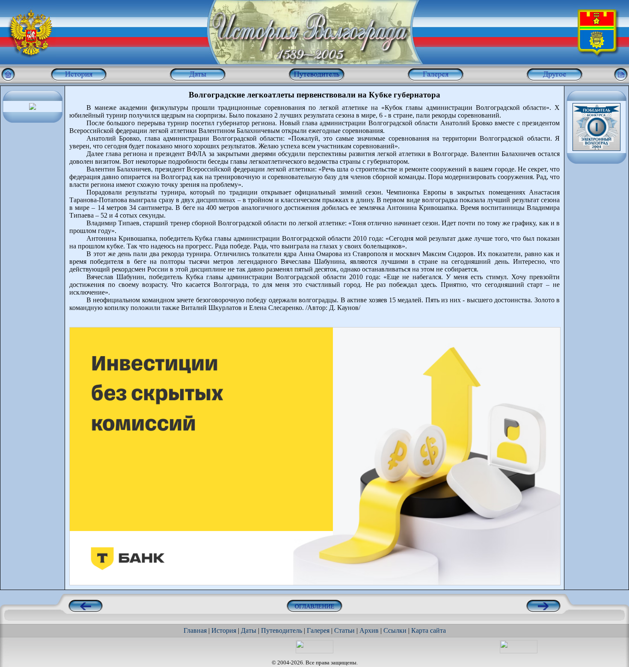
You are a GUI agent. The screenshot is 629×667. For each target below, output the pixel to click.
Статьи (344, 630)
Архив (369, 630)
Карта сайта (428, 630)
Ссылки (394, 630)
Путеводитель (281, 630)
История (223, 630)
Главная (195, 630)
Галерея (318, 630)
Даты (248, 630)
